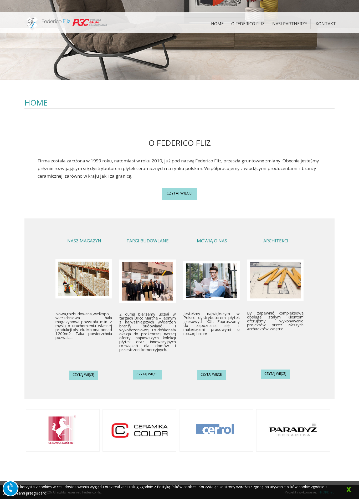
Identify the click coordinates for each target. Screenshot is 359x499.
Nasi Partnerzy (289, 24)
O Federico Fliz (248, 24)
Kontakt (326, 24)
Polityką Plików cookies (177, 486)
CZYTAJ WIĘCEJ (179, 193)
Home (217, 24)
